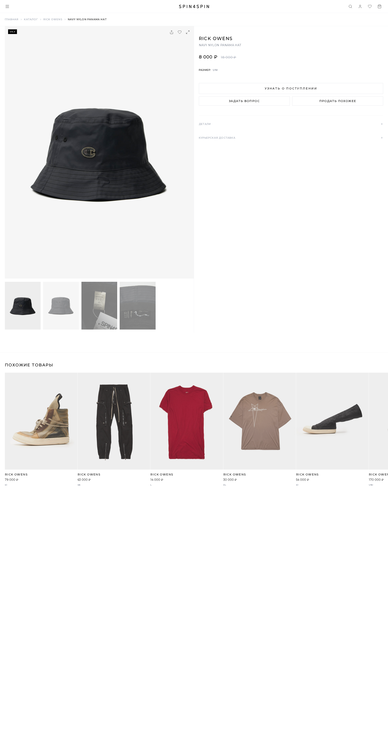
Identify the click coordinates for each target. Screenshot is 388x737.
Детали (291, 124)
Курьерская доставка (291, 138)
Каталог (31, 19)
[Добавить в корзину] (72, 464)
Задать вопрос (244, 101)
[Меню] (7, 6)
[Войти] (360, 6)
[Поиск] (350, 6)
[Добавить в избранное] (179, 32)
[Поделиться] (171, 32)
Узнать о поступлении (291, 88)
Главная (11, 19)
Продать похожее (337, 101)
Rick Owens (52, 19)
